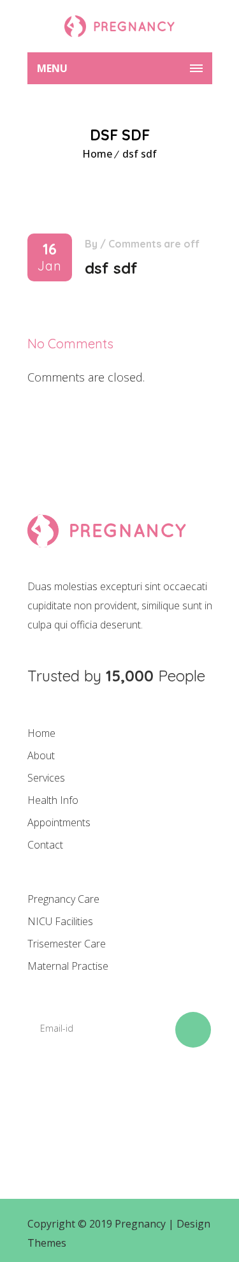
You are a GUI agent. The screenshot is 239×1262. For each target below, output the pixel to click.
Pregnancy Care (63, 899)
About (41, 755)
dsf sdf (139, 154)
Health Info (52, 800)
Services (46, 778)
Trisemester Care (66, 944)
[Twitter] (87, 1103)
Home (97, 154)
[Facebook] (43, 1103)
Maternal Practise (67, 966)
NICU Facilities (60, 921)
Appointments (59, 822)
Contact (45, 845)
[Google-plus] (130, 1103)
